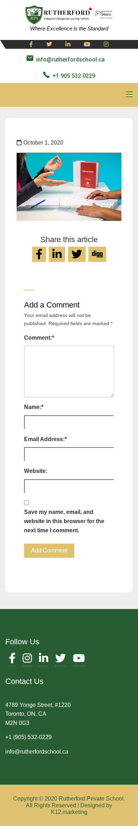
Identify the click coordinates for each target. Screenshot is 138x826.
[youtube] (87, 44)
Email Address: (45, 439)
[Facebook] (31, 44)
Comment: (39, 338)
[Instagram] (106, 44)
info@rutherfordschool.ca (70, 59)
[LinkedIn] (43, 660)
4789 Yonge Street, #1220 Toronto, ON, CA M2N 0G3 (38, 714)
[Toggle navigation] (129, 95)
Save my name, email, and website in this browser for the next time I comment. (64, 521)
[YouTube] (79, 660)
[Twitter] (49, 44)
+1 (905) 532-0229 (28, 737)
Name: (34, 407)
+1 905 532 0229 (73, 75)
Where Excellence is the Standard (69, 28)
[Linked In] (67, 44)
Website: (35, 471)
